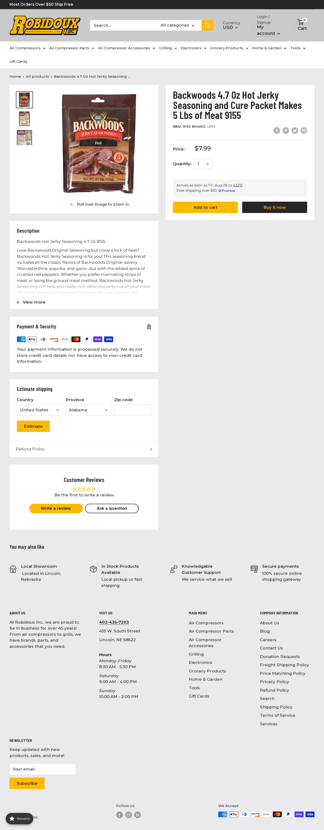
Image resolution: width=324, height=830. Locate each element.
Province (75, 399)
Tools (194, 687)
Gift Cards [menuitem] (18, 61)
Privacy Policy (274, 681)
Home (15, 76)
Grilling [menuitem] (165, 48)
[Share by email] (304, 130)
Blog (265, 631)
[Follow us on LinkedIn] (137, 815)
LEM (203, 126)
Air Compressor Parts (211, 631)
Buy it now (275, 207)
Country (25, 399)
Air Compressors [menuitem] (25, 48)
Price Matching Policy (282, 673)
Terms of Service (277, 715)
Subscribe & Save (293, 4)
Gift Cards (199, 696)
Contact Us (271, 648)
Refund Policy (30, 449)
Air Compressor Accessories (205, 642)
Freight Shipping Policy (284, 664)
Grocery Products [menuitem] (226, 48)
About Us (269, 623)
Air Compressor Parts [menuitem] (69, 48)
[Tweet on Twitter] (295, 130)
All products (37, 76)
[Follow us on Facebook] (119, 815)
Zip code (123, 399)
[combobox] (122, 25)
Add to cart (205, 207)
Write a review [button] (56, 508)
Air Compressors (206, 623)
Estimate (33, 426)
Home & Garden (205, 679)
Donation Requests (280, 656)
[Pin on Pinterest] (285, 130)
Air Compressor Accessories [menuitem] (124, 48)
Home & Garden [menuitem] (267, 48)
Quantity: (182, 163)
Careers (268, 639)
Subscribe (27, 783)
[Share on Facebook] (276, 130)
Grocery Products (207, 671)
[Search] (207, 25)
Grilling (196, 654)
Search (267, 698)
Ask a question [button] (112, 508)
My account (266, 30)
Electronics (200, 662)
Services (269, 723)
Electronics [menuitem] (191, 48)
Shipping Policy (276, 707)
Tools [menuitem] (295, 48)
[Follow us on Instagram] (128, 815)
